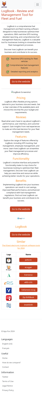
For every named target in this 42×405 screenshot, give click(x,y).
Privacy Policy (8, 390)
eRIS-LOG (28, 282)
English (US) (7, 344)
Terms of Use (7, 381)
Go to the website (21, 81)
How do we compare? (11, 362)
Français (5, 348)
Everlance (28, 275)
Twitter (5, 377)
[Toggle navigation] (37, 4)
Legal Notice (7, 386)
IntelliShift (28, 305)
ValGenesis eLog (28, 290)
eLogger (28, 267)
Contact (5, 367)
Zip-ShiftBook (28, 297)
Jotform (28, 260)
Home (4, 358)
